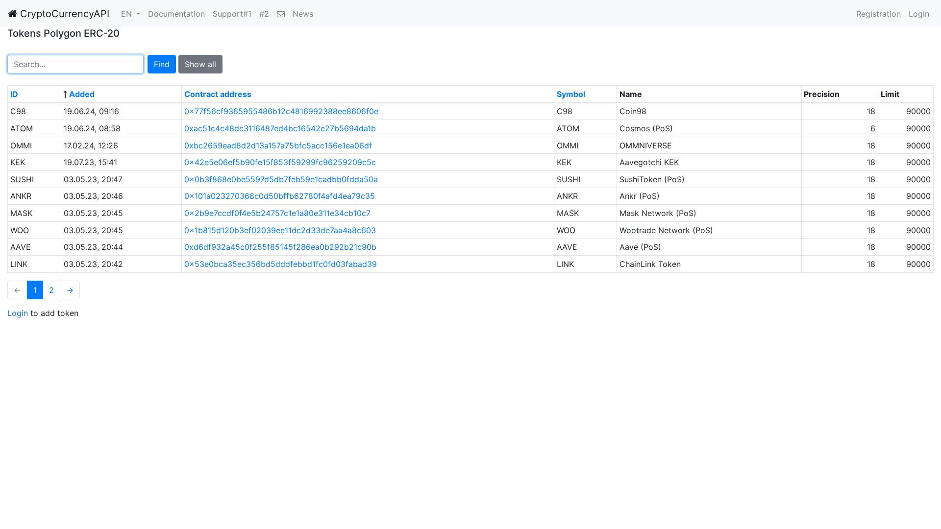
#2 (264, 14)
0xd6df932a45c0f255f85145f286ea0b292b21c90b (280, 247)
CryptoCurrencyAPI (63, 14)
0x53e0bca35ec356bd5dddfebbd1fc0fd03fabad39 (280, 264)
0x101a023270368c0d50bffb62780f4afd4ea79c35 (279, 196)
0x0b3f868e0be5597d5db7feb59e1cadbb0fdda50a (281, 179)
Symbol (571, 94)
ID (14, 94)
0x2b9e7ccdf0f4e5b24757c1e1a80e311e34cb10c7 (277, 213)
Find (162, 64)
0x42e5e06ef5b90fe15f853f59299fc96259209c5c (280, 162)
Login (919, 14)
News (303, 14)
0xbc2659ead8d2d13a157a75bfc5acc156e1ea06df (278, 145)
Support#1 (232, 14)
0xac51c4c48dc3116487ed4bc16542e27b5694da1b (280, 128)
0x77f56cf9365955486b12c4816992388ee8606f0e (281, 111)
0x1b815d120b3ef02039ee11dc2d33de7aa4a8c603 (280, 230)
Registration (878, 14)
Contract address (217, 94)
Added (82, 94)
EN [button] (127, 14)
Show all (200, 64)
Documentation (176, 14)
